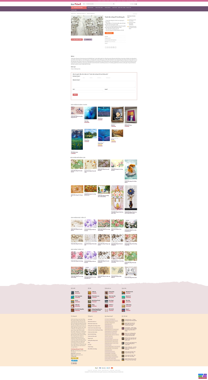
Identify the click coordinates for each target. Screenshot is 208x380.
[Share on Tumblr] (115, 47)
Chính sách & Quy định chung (94, 327)
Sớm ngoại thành (74, 152)
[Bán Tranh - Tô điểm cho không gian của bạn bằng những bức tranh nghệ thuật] (76, 4)
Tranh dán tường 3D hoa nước (131, 277)
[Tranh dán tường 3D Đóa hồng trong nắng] (117, 255)
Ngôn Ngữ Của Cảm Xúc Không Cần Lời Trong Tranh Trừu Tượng (130, 324)
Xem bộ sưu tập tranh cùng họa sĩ (110, 39)
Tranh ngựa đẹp (115, 348)
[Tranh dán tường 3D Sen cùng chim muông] (77, 270)
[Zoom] (72, 34)
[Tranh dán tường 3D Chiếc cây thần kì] (104, 270)
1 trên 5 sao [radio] (74, 77)
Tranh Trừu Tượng (122, 7)
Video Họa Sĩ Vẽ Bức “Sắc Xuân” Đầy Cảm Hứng (130, 356)
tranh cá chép (115, 343)
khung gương (115, 329)
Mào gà (113, 334)
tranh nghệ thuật (108, 348)
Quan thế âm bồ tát (108, 341)
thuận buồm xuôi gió (108, 343)
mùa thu (106, 336)
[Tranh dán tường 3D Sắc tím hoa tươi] (90, 255)
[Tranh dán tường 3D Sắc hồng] (77, 255)
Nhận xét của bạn (76, 79)
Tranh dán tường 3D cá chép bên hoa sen (90, 195)
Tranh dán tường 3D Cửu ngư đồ (77, 196)
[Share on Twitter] (108, 47)
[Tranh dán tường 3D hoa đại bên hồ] (131, 256)
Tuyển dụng (119, 0)
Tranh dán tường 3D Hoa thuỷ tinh (90, 244)
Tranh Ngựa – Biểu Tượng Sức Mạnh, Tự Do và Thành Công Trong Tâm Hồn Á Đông (131, 329)
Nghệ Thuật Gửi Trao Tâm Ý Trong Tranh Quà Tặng (130, 359)
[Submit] (114, 4)
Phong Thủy (128, 7)
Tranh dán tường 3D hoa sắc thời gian (103, 170)
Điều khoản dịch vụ (92, 321)
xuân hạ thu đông (117, 360)
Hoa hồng (107, 322)
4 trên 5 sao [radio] (95, 77)
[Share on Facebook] (106, 47)
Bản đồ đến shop (113, 0)
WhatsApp (200, 376)
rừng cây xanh (115, 341)
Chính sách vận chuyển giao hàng (95, 329)
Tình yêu (111, 360)
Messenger (205, 376)
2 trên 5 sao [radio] (80, 77)
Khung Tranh (74, 10)
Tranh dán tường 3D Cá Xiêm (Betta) (130, 182)
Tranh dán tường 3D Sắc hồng (77, 261)
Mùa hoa (117, 334)
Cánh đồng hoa (112, 319)
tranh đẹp (107, 360)
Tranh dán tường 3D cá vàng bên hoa (117, 170)
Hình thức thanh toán (92, 323)
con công (106, 319)
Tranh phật (113, 353)
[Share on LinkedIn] (114, 47)
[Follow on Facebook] (134, 0)
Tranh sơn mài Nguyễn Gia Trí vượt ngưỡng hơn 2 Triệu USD (131, 343)
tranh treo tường (108, 356)
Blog (89, 342)
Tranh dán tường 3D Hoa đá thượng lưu (117, 244)
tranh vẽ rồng (113, 358)
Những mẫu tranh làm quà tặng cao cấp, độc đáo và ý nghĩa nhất (130, 339)
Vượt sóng (86, 121)
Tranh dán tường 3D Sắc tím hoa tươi (90, 230)
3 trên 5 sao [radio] (87, 77)
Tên (74, 89)
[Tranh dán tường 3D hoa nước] (131, 271)
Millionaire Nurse (128, 125)
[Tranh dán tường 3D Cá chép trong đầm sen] (90, 271)
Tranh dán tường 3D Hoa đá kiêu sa (76, 230)
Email (106, 89)
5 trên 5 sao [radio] (103, 77)
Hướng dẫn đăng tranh (93, 340)
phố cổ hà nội (115, 339)
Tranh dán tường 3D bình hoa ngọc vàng (117, 213)
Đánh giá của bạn (76, 76)
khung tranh (114, 332)
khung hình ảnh (108, 332)
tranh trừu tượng (115, 356)
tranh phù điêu (107, 353)
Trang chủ (99, 0)
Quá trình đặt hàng (92, 334)
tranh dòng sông (108, 344)
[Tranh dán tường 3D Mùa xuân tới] (117, 270)
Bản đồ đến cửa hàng (92, 348)
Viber (205, 374)
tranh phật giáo (108, 355)
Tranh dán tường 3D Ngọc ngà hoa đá (104, 244)
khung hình (115, 331)
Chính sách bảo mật (92, 336)
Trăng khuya (100, 143)
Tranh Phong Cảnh (99, 7)
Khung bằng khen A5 (108, 329)
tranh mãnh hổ (117, 346)
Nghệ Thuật (114, 7)
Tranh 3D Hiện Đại (91, 13)
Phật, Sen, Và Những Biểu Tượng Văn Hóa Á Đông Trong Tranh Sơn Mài (130, 334)
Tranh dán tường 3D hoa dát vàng (90, 171)
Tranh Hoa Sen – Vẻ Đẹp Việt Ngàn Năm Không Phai (131, 320)
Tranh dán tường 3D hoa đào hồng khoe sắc (77, 117)
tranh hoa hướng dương (109, 346)
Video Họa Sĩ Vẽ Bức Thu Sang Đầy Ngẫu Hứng (130, 352)
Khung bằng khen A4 (109, 327)
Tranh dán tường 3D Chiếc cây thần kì (104, 277)
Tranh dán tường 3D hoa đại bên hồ (76, 171)
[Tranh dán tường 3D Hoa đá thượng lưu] (104, 255)
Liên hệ (108, 0)
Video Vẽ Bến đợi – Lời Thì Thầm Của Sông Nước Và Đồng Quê (130, 348)
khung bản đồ (112, 322)
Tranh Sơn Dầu (90, 7)
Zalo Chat (200, 374)
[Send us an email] (136, 0)
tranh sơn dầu (114, 355)
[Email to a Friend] (110, 47)
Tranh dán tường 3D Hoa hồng (116, 230)
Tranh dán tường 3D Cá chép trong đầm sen (130, 231)
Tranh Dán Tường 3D (81, 13)
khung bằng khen (108, 324)
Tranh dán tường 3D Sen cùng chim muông (104, 230)
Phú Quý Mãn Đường (108, 339)
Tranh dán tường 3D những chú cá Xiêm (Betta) (103, 196)
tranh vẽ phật (107, 358)
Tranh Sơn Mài (107, 7)
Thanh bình (86, 140)
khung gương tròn (108, 331)
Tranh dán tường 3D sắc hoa (76, 243)
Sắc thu (112, 139)
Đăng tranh (123, 0)
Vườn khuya (100, 118)
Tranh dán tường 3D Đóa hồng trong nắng (131, 244)
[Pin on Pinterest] (112, 47)
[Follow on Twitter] (135, 0)
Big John (113, 125)
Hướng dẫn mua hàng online (94, 325)
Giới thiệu (103, 0)
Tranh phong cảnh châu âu (109, 351)
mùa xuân (110, 336)
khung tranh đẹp (108, 334)
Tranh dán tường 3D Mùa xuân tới (116, 277)
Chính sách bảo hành (92, 332)
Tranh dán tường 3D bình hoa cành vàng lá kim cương (131, 213)
